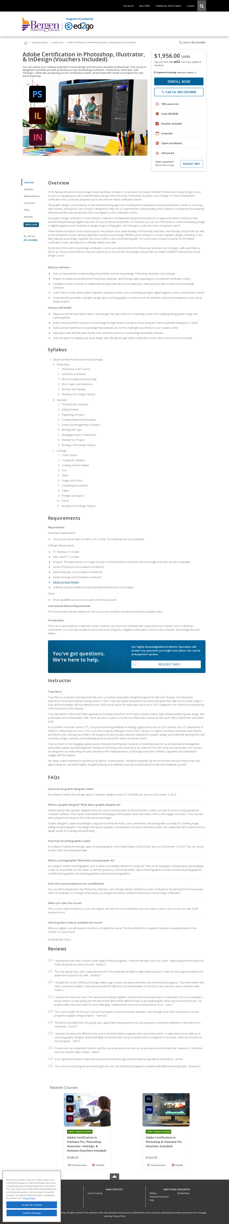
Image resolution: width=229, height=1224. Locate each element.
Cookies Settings (32, 1212)
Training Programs (40, 42)
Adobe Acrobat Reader (66, 582)
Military (153, 1193)
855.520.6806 (30, 240)
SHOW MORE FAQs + (60, 939)
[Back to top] (114, 1188)
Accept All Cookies (32, 1204)
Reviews (28, 216)
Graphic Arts (57, 42)
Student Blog (183, 1193)
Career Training (95, 1193)
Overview (29, 182)
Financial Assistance (159, 1196)
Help (152, 1200)
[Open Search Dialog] (201, 5)
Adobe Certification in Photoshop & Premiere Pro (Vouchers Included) (164, 1142)
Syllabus (28, 189)
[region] (31, 1196)
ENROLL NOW (179, 81)
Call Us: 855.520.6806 (192, 42)
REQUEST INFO (191, 164)
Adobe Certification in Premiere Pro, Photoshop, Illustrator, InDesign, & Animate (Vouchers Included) (86, 1144)
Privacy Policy (119, 1216)
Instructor (29, 202)
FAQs (26, 209)
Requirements (32, 196)
